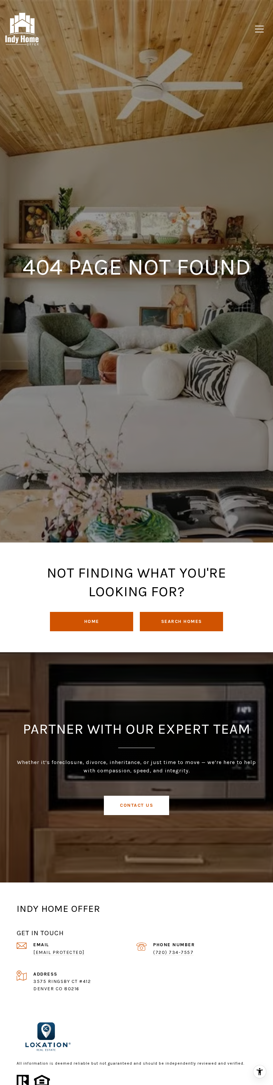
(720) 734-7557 (173, 952)
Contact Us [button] (136, 805)
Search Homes (181, 621)
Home (91, 621)
